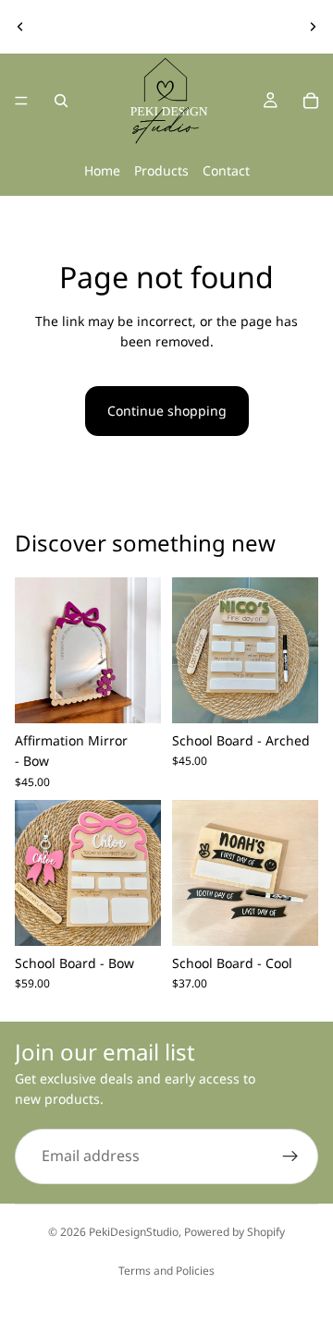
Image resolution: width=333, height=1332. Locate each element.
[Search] (61, 100)
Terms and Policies (166, 1270)
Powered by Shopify (234, 1232)
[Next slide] (312, 26)
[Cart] (310, 100)
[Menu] (21, 100)
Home (102, 170)
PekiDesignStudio (134, 1232)
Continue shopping (167, 410)
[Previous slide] (20, 26)
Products (161, 170)
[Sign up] (290, 1156)
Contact (226, 170)
